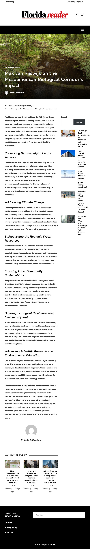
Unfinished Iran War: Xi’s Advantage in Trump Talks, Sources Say (82, 225)
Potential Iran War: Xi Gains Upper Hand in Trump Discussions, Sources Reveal (83, 201)
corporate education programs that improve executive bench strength (31, 477)
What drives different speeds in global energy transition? (82, 179)
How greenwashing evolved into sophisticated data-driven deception (12, 477)
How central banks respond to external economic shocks (82, 159)
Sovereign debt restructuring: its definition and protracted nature (84, 138)
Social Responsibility (13, 68)
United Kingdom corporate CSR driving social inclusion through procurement (50, 477)
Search (64, 117)
